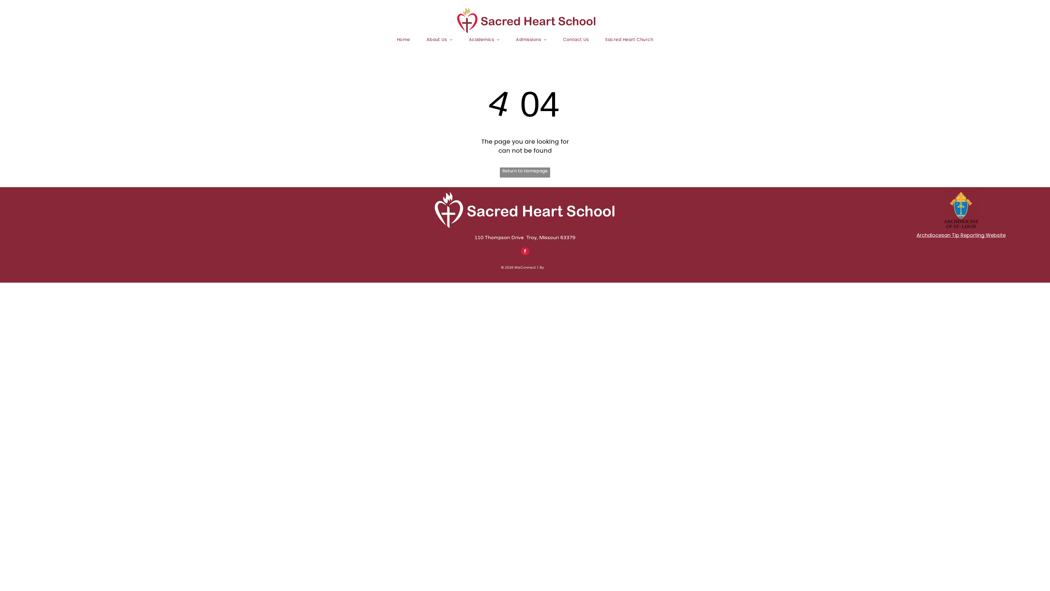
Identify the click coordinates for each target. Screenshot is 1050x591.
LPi (547, 267)
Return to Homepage (525, 171)
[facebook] (525, 252)
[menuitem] (403, 39)
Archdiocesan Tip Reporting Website (961, 235)
